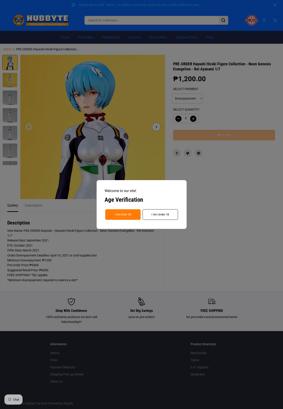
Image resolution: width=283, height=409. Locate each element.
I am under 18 (160, 214)
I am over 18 (123, 214)
